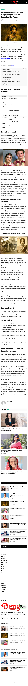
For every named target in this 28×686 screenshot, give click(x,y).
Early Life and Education (8, 72)
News (2, 577)
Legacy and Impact (7, 77)
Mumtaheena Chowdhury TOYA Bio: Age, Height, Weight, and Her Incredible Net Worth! (18, 525)
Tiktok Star (3, 589)
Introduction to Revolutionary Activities (11, 74)
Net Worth (3, 575)
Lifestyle (3, 572)
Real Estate (3, 581)
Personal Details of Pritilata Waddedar (11, 71)
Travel (2, 591)
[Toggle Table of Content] (23, 69)
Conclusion (5, 84)
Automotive (3, 554)
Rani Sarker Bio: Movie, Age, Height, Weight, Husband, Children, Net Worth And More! (13, 472)
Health (2, 568)
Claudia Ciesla (14, 65)
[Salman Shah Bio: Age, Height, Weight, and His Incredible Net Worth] (5, 533)
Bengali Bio (7, 20)
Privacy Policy (17, 678)
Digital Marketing (5, 560)
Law (2, 570)
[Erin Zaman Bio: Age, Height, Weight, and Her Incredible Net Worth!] (5, 540)
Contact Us (10, 678)
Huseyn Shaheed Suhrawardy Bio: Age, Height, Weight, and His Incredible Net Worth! (17, 495)
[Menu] (2, 2)
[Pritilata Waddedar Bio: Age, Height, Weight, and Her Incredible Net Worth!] (14, 32)
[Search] (26, 2)
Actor (2, 550)
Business (3, 558)
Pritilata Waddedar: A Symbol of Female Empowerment (11, 82)
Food (2, 564)
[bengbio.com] (14, 2)
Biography (3, 556)
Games (2, 566)
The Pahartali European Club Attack (10, 76)
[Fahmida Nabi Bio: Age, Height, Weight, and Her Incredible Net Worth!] (14, 441)
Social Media (4, 585)
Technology (3, 587)
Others (2, 579)
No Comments (20, 20)
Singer (2, 583)
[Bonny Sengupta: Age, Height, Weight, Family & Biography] (4, 669)
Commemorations (8, 79)
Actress (3, 9)
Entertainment (4, 562)
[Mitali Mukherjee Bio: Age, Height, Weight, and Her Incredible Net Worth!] (14, 420)
